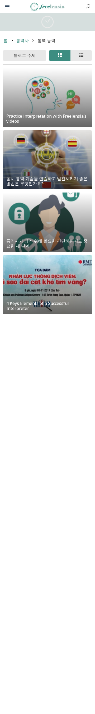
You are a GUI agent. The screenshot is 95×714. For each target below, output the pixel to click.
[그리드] (59, 55)
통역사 (22, 40)
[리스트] (81, 55)
